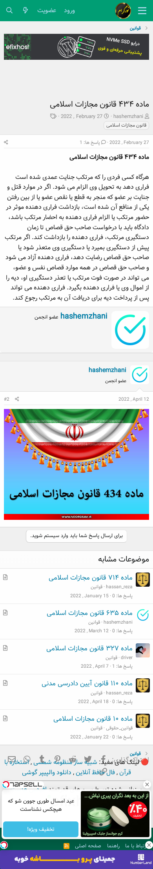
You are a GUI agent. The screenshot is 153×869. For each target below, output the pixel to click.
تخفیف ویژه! (41, 829)
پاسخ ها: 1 (90, 142)
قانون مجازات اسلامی (126, 125)
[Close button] (147, 784)
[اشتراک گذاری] (6, 142)
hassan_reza (119, 587)
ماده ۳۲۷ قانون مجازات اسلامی (89, 648)
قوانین (96, 587)
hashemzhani (128, 116)
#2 (6, 399)
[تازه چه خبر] (26, 10)
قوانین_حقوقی (119, 728)
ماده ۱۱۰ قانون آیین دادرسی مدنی (87, 683)
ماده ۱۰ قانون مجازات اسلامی (93, 719)
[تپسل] (4, 845)
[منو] (142, 10)
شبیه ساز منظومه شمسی (64, 762)
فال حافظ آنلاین (94, 772)
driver (127, 657)
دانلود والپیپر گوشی (46, 772)
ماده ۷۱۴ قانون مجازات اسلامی (91, 578)
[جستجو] (10, 10)
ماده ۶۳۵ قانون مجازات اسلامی (90, 613)
